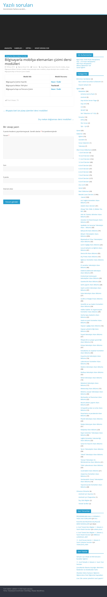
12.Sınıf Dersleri (84, 162)
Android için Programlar (87, 497)
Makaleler (82, 91)
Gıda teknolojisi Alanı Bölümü (91, 293)
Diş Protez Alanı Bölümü (89, 257)
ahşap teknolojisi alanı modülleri (36, 69)
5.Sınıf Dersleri (84, 169)
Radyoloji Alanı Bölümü (89, 430)
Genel (78, 131)
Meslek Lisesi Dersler (86, 194)
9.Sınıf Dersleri (84, 182)
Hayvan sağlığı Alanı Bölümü (91, 326)
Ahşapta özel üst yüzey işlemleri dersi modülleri (25, 110)
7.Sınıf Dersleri (84, 175)
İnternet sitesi (8, 189)
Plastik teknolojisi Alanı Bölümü (92, 419)
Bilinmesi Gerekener (83, 79)
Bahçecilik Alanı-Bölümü (89, 231)
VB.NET (83, 110)
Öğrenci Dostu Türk (24, 67)
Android (83, 97)
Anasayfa (8, 48)
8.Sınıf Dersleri (84, 178)
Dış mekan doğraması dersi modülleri (56, 119)
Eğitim (28, 48)
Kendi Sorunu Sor (42, 48)
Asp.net (83, 104)
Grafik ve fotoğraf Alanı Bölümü (92, 299)
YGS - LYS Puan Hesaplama (85, 62)
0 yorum (34, 67)
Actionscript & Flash (88, 94)
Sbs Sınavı (84, 123)
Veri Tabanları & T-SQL (88, 113)
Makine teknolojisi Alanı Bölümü (92, 367)
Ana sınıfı (82, 185)
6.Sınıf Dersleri (84, 172)
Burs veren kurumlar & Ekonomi (90, 82)
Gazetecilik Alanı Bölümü (89, 281)
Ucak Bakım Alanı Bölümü (90, 471)
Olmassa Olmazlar (82, 491)
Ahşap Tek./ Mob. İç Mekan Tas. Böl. (16, 56)
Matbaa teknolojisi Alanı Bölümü (92, 372)
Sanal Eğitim (80, 67)
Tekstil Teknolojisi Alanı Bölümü (92, 455)
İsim (4, 165)
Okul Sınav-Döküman (83, 150)
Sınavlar (81, 117)
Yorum (6, 135)
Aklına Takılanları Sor (83, 65)
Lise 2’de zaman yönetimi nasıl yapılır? (89, 578)
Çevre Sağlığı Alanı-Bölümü (90, 245)
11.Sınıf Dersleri (84, 159)
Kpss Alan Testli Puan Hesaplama (88, 60)
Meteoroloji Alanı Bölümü (89, 389)
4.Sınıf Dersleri (84, 165)
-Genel (83, 197)
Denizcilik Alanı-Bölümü (89, 253)
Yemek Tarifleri (84, 504)
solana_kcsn (98, 529)
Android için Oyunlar (86, 494)
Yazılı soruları (18, 5)
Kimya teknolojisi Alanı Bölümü (91, 345)
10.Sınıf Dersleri (84, 156)
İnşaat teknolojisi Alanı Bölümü (91, 334)
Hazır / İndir (56, 82)
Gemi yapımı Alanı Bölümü (90, 285)
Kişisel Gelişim (84, 85)
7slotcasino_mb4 (82, 544)
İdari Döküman (84, 191)
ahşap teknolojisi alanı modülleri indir (57, 69)
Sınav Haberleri (84, 143)
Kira (95, 518)
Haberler (18, 48)
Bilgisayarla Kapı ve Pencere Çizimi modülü (17, 71)
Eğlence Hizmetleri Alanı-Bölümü (92, 260)
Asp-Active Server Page (89, 100)
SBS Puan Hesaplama (83, 64)
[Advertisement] (53, 30)
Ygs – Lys (84, 126)
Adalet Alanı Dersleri (88, 206)
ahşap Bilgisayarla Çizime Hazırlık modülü (53, 67)
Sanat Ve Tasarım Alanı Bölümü (91, 444)
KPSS (82, 120)
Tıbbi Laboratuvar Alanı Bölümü (92, 465)
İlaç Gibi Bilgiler (84, 500)
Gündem (82, 140)
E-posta (6, 177)
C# (82, 107)
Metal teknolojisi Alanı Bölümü (91, 378)
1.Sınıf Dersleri (84, 153)
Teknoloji (82, 146)
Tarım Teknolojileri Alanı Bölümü (92, 449)
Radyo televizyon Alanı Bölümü (91, 424)
